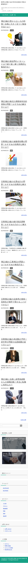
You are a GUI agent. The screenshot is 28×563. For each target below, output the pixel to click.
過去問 (11, 70)
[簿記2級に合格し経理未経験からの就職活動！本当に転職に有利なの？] (14, 403)
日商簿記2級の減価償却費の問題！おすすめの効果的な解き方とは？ (14, 144)
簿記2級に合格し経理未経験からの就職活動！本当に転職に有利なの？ (13, 382)
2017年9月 (5, 490)
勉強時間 (5, 508)
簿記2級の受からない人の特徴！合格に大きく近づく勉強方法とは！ (13, 24)
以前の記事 (23, 420)
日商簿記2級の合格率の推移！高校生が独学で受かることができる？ (14, 302)
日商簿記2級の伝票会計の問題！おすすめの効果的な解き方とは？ (13, 184)
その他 (11, 30)
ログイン (7, 544)
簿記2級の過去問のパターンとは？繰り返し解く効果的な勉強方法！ (13, 64)
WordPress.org (8, 549)
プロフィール (8, 531)
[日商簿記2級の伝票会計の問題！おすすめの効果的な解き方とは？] (14, 205)
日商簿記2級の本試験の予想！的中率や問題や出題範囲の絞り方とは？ (14, 342)
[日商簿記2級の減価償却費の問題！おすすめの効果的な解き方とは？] (14, 165)
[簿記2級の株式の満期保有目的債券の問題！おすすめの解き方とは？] (14, 125)
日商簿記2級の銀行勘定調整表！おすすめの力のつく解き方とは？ (13, 225)
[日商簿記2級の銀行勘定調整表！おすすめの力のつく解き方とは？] (14, 245)
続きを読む (24, 55)
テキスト (5, 506)
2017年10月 (6, 488)
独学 (4, 513)
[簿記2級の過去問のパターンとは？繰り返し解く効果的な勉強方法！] (14, 85)
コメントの (9, 548)
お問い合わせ (8, 529)
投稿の (8, 546)
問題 (11, 110)
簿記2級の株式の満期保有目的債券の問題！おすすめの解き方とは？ (14, 104)
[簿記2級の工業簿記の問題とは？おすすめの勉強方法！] (14, 282)
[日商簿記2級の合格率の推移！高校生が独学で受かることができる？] (14, 322)
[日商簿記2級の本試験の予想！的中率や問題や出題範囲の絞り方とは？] (14, 362)
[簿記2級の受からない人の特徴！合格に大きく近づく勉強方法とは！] (14, 45)
